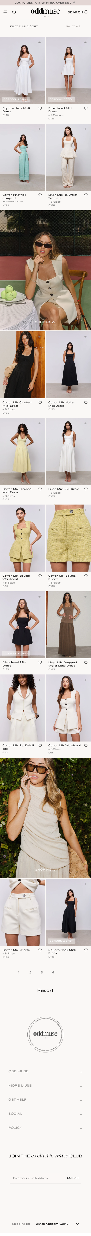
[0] (5, 12)
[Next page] (66, 972)
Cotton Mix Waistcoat (64, 745)
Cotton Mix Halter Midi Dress (61, 404)
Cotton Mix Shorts (16, 949)
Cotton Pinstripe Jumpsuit (15, 196)
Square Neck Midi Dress (16, 110)
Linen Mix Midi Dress (64, 489)
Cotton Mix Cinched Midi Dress (17, 404)
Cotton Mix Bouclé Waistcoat (16, 577)
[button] (5, 12)
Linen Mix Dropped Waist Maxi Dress (62, 664)
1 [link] (18, 972)
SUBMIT (73, 1177)
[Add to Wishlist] (40, 108)
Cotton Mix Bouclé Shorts (62, 577)
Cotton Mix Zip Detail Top (18, 747)
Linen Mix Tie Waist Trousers (62, 196)
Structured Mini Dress (60, 110)
